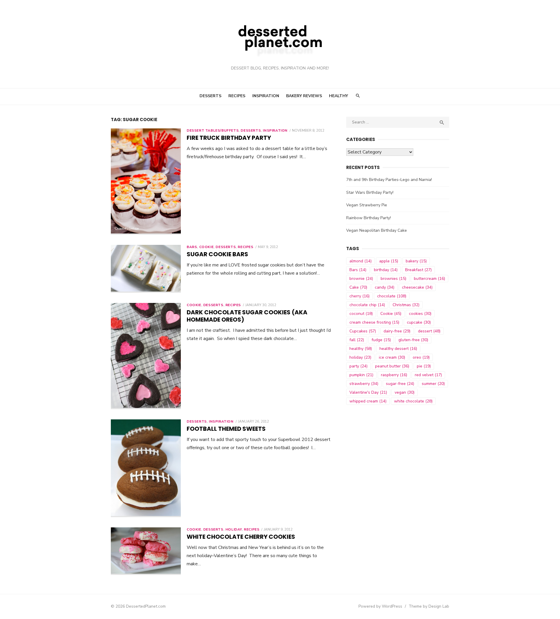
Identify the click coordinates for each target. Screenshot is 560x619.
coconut (361, 313)
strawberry (363, 383)
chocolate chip (367, 305)
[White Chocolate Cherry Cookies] (146, 551)
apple (388, 261)
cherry (359, 296)
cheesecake (417, 287)
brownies (393, 278)
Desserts (210, 96)
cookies (420, 313)
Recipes (236, 96)
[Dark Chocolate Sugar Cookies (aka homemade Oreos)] (146, 356)
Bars (192, 247)
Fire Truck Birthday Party (229, 138)
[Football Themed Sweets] (146, 468)
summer (433, 383)
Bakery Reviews (304, 96)
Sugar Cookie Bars (217, 254)
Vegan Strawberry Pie (366, 205)
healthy (360, 348)
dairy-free (397, 331)
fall (356, 340)
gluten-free (413, 340)
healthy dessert (398, 348)
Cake (358, 287)
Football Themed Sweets (226, 429)
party (358, 366)
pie (424, 366)
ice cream (392, 357)
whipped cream (367, 401)
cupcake (419, 322)
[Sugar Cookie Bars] (146, 269)
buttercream (429, 278)
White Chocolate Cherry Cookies (241, 537)
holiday (360, 357)
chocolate (391, 296)
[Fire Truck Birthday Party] (146, 181)
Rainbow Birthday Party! (368, 218)
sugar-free (400, 383)
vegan (404, 392)
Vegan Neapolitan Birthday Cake (376, 230)
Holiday (233, 529)
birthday (386, 270)
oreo (421, 357)
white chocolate (413, 401)
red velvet (428, 375)
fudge (381, 340)
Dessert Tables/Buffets (213, 130)
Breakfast (418, 270)
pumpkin (361, 375)
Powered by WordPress (380, 606)
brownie (361, 278)
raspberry (394, 375)
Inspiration (265, 96)
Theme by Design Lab (429, 606)
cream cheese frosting (374, 322)
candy (384, 287)
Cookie (206, 247)
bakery (416, 261)
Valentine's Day (368, 392)
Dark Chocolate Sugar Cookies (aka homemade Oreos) (247, 316)
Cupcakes (362, 331)
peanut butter (392, 366)
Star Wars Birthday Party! (369, 192)
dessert (429, 331)
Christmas (406, 305)
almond (360, 261)
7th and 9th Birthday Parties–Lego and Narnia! (389, 179)
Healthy (338, 96)
